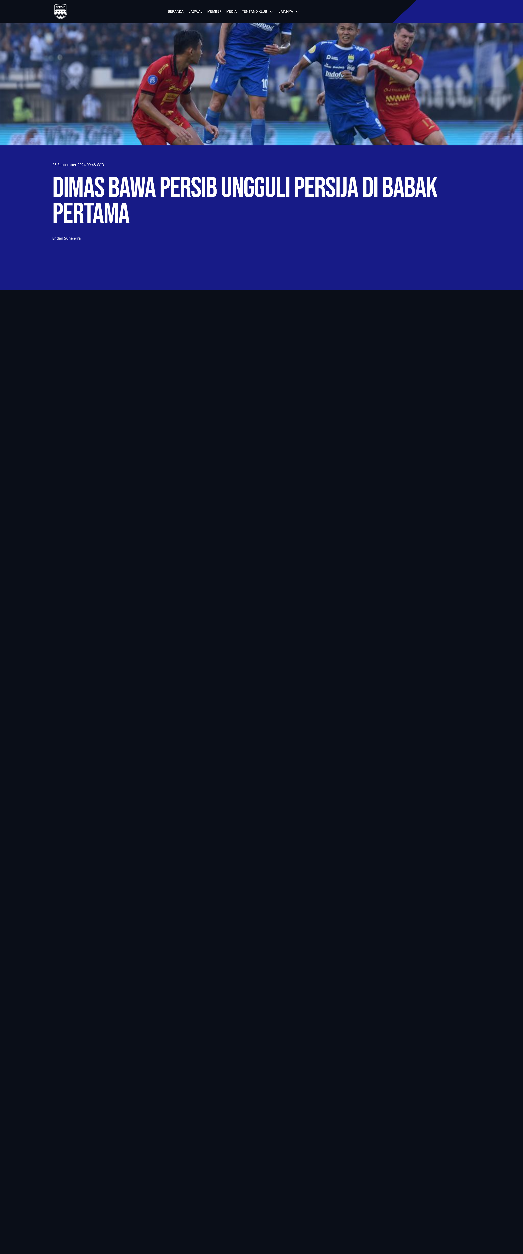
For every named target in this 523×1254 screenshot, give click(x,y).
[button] (258, 11)
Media (231, 11)
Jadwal (195, 11)
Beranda (176, 11)
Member (214, 11)
